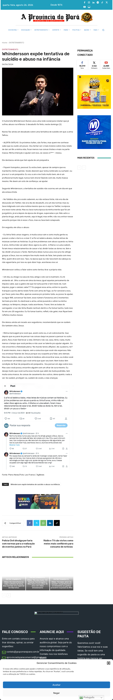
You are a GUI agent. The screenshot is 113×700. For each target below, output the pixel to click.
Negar (56, 693)
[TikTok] (102, 2)
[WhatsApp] (43, 523)
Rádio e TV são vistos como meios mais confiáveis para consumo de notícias (58, 543)
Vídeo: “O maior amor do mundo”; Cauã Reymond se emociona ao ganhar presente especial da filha (61, 585)
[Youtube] (84, 7)
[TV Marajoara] (89, 7)
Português (88, 697)
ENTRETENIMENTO (16, 42)
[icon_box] (20, 652)
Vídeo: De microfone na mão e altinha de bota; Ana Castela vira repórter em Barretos (14, 585)
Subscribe (106, 62)
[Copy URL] (57, 523)
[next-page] (8, 595)
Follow (94, 62)
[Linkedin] (93, 2)
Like (82, 62)
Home (4, 42)
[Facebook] (84, 2)
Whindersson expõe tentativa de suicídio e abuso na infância (35, 484)
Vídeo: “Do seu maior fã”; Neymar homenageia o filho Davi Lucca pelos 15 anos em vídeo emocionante (37, 584)
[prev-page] (4, 595)
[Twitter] (106, 2)
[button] (108, 663)
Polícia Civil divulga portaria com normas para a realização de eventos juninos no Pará (18, 543)
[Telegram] (98, 2)
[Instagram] (89, 2)
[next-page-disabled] (84, 167)
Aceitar (56, 684)
